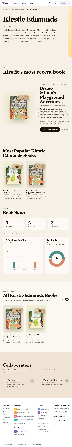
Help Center (7, 417)
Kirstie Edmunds (47, 106)
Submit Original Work (60, 411)
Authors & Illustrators (18, 9)
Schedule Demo (43, 416)
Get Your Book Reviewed (61, 409)
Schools (32, 3)
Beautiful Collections (21, 434)
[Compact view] (67, 299)
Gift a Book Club (19, 423)
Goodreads (49, 123)
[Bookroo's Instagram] (54, 420)
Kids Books (6, 9)
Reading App (42, 429)
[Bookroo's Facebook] (59, 420)
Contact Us (6, 420)
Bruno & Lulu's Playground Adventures (52, 94)
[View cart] (50, 3)
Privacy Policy (36, 444)
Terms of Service (23, 444)
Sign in (55, 3)
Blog (4, 411)
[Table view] (63, 299)
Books (24, 3)
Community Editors (44, 432)
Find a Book (41, 426)
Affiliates (6, 423)
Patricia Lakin (60, 106)
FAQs (4, 414)
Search (63, 3)
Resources (41, 419)
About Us (6, 409)
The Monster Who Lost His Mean (12, 192)
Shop (15, 3)
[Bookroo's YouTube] (64, 420)
